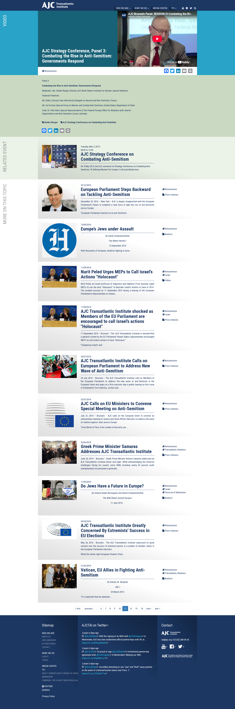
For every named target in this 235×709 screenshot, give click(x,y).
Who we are (122, 8)
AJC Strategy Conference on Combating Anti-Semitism (89, 122)
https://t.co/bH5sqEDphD (95, 642)
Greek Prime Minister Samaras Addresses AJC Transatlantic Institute (116, 449)
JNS (117, 587)
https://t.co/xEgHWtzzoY (94, 658)
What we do (140, 8)
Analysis (168, 234)
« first (77, 608)
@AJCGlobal (91, 636)
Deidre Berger (51, 122)
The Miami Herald (117, 240)
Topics (45, 660)
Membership (47, 677)
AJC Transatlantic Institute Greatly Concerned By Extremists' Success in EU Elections (115, 530)
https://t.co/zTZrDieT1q (94, 673)
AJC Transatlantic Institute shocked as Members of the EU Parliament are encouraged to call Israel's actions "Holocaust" (117, 318)
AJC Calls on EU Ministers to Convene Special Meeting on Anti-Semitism (116, 406)
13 (136, 608)
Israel (167, 275)
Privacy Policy (48, 696)
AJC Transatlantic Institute (58, 5)
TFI (173, 8)
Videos (168, 280)
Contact (46, 647)
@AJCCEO (90, 651)
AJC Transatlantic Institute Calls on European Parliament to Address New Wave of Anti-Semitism (115, 366)
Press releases (171, 194)
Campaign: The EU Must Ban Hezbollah (58, 680)
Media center (160, 8)
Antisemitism (51, 71)
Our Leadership (49, 640)
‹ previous (88, 608)
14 (142, 608)
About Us (46, 636)
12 (131, 608)
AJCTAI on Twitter (95, 625)
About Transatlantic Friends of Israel (58, 673)
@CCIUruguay (136, 636)
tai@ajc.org (166, 639)
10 (120, 608)
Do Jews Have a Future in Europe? (112, 486)
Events (45, 656)
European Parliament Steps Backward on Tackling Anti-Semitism (116, 192)
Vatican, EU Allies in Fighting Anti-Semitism (113, 572)
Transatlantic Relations (175, 449)
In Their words (49, 643)
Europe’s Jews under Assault (107, 229)
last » (157, 608)
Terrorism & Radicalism (175, 492)
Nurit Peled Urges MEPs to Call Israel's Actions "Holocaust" (117, 274)
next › (148, 608)
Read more (134, 169)
